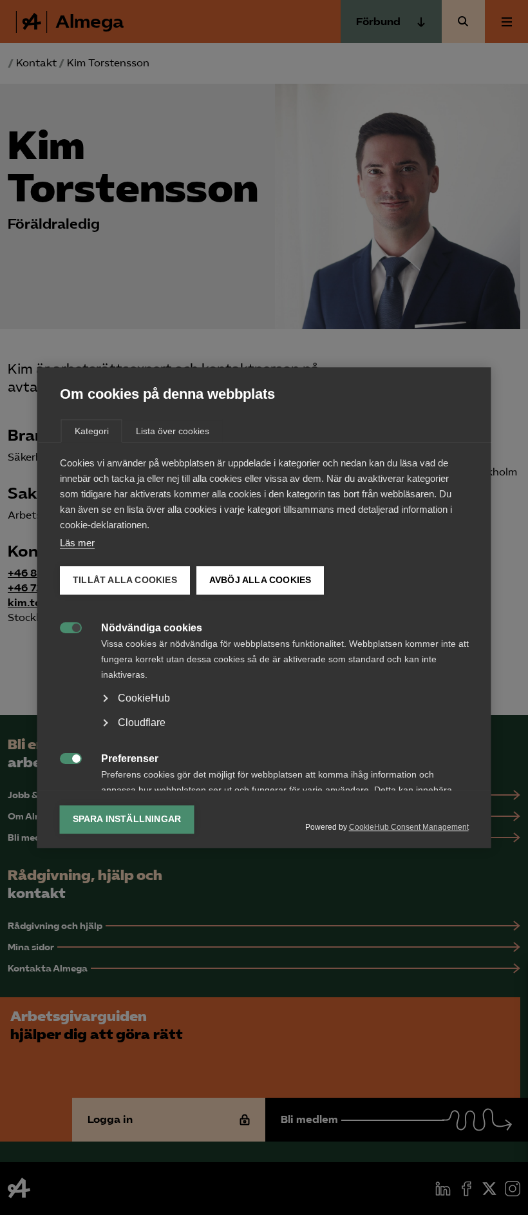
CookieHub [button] (144, 698)
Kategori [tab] (92, 431)
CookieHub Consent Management (409, 827)
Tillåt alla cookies (125, 580)
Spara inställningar (127, 819)
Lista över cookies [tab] (172, 431)
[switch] (64, 626)
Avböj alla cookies (260, 580)
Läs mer (77, 542)
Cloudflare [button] (141, 722)
